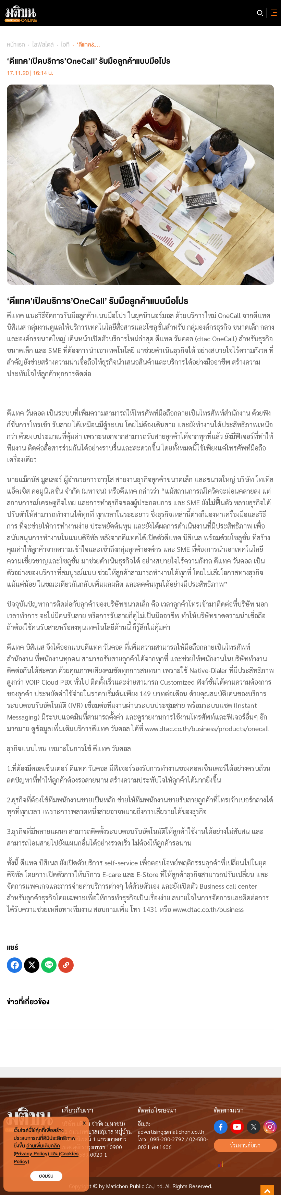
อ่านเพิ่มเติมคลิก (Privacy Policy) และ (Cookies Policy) (46, 1154)
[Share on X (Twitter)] (31, 965)
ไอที (65, 45)
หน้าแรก (16, 45)
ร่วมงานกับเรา (245, 1145)
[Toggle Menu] (273, 13)
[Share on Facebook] (14, 965)
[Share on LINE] (49, 965)
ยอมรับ (46, 1176)
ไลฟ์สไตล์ (43, 45)
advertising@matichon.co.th (171, 1131)
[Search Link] (260, 13)
